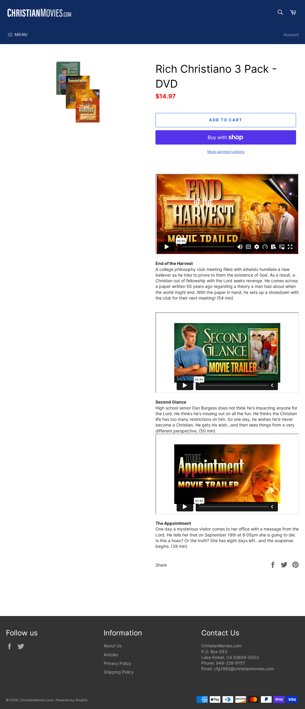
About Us (113, 645)
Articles (111, 654)
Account (291, 34)
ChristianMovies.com (37, 700)
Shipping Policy (119, 671)
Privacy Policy (117, 663)
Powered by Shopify (71, 700)
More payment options (226, 151)
